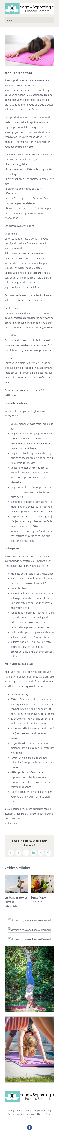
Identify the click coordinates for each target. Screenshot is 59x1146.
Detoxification (39, 897)
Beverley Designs (28, 1114)
